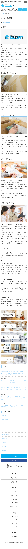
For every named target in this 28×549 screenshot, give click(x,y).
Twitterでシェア (15, 456)
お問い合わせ (14, 536)
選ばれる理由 (14, 478)
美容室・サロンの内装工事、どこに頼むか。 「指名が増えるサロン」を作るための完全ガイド (13, 380)
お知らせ (4, 450)
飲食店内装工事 (5, 434)
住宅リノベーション (7, 427)
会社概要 (14, 532)
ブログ (3, 430)
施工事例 (4, 415)
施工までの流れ (6, 22)
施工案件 (4, 446)
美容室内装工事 (5, 419)
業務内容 (14, 487)
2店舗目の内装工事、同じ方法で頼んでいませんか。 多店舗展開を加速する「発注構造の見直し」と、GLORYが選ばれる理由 (13, 372)
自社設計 (4, 442)
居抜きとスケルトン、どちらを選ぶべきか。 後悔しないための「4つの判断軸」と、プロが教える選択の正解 (13, 397)
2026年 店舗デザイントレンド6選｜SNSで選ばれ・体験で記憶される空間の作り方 (14, 405)
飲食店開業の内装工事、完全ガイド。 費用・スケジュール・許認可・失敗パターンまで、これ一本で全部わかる (13, 388)
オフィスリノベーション (8, 423)
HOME (2, 13)
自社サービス (5, 438)
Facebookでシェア (14, 460)
